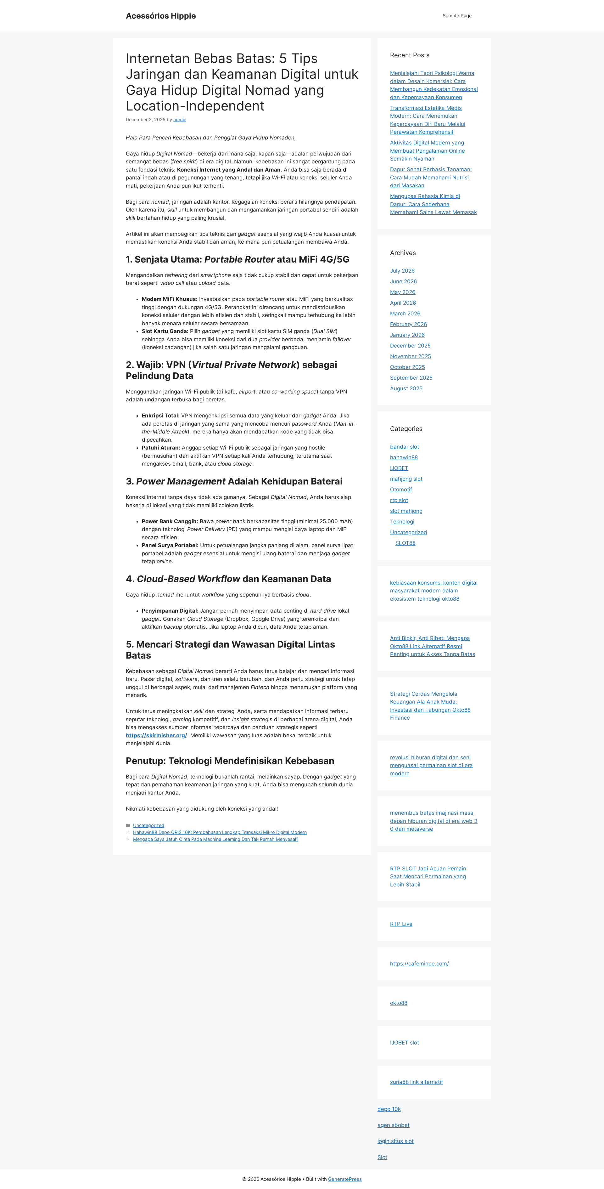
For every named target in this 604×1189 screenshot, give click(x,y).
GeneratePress (345, 1179)
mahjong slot (406, 479)
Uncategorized (148, 825)
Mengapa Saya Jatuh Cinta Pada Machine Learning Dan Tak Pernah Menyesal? (215, 839)
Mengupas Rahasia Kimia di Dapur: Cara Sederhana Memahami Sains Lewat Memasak (433, 204)
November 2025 (410, 356)
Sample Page (457, 16)
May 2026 (403, 292)
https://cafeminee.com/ (419, 963)
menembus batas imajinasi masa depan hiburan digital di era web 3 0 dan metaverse (434, 821)
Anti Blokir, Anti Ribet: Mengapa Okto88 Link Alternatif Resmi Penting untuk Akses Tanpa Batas (432, 646)
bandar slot (404, 447)
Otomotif (401, 489)
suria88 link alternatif (416, 1082)
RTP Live (401, 924)
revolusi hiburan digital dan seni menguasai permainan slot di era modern (431, 765)
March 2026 (405, 313)
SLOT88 (405, 543)
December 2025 (410, 346)
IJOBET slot (404, 1042)
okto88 (398, 1003)
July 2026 (402, 271)
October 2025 (407, 367)
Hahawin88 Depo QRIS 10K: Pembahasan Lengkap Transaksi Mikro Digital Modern (220, 832)
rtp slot (399, 500)
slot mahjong (406, 511)
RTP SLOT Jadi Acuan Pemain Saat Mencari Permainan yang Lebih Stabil (428, 876)
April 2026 (403, 303)
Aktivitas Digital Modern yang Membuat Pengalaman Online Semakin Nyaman (427, 150)
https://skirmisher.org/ (156, 735)
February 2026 (408, 324)
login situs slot (396, 1141)
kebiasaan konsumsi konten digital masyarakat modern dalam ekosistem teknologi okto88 (434, 591)
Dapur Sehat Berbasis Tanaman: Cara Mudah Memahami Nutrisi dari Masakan (431, 177)
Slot (382, 1157)
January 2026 (407, 335)
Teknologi (402, 521)
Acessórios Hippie (161, 15)
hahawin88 (404, 457)
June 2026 (403, 281)
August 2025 (406, 388)
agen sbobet (394, 1125)
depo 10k (389, 1109)
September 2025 (411, 378)
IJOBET (399, 468)
